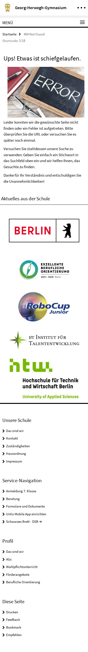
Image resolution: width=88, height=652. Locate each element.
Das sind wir (15, 430)
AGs (8, 559)
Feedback (13, 619)
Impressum (14, 461)
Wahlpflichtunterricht (22, 567)
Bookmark (13, 627)
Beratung (13, 499)
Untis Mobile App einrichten (26, 514)
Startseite (9, 34)
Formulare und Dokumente (25, 506)
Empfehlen (14, 635)
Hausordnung (16, 453)
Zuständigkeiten (18, 446)
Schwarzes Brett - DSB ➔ (24, 521)
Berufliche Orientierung (23, 582)
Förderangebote (17, 574)
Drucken (12, 612)
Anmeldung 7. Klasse (21, 491)
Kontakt (12, 438)
